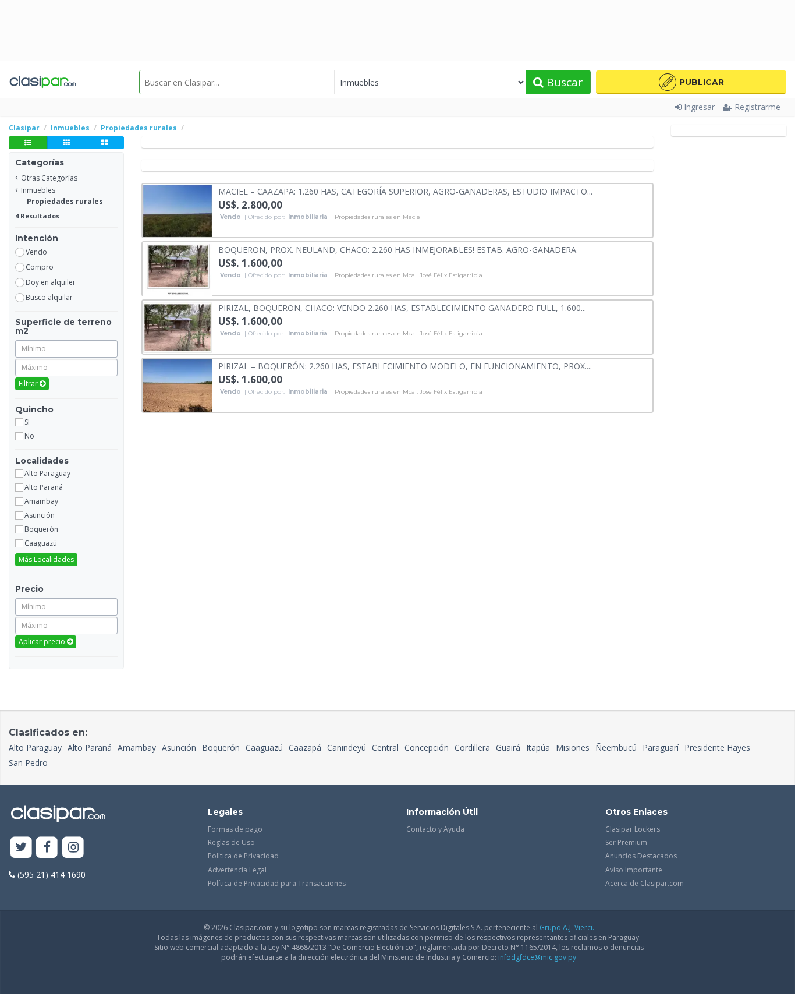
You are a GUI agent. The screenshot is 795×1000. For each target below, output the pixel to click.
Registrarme (757, 106)
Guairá (508, 747)
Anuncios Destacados (641, 856)
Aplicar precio (43, 641)
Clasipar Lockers (632, 829)
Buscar (563, 82)
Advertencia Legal (237, 870)
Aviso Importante (633, 870)
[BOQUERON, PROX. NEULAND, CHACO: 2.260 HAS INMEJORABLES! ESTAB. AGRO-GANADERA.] (177, 268)
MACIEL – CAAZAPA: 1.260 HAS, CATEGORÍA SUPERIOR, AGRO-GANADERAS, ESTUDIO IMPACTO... (405, 191)
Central (385, 747)
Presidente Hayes (717, 747)
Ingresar (699, 106)
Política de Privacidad (243, 856)
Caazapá (305, 747)
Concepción (426, 747)
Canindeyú (346, 747)
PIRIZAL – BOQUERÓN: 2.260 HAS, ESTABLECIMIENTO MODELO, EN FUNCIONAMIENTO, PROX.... (405, 365)
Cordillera (472, 747)
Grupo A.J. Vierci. (567, 927)
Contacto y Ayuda (435, 829)
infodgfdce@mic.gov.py (537, 957)
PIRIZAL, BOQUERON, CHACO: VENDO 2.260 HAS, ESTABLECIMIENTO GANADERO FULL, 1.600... (402, 307)
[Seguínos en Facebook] (47, 847)
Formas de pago (235, 829)
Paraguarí (661, 747)
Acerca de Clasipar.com (644, 883)
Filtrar (29, 383)
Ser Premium (626, 842)
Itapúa (538, 747)
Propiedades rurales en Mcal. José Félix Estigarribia (408, 275)
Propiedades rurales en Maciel (378, 217)
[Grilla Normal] (66, 142)
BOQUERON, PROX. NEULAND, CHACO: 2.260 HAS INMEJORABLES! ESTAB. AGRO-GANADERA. (398, 249)
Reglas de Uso (231, 842)
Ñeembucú (616, 747)
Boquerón (221, 747)
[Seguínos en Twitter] (21, 847)
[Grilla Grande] (105, 142)
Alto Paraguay (35, 747)
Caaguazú (264, 747)
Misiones (573, 747)
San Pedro (28, 762)
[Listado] (28, 142)
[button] (691, 82)
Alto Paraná (90, 747)
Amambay (137, 747)
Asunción (179, 747)
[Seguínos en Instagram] (73, 847)
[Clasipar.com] (42, 82)
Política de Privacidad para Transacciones (277, 883)
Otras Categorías (49, 178)
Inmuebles (38, 190)
